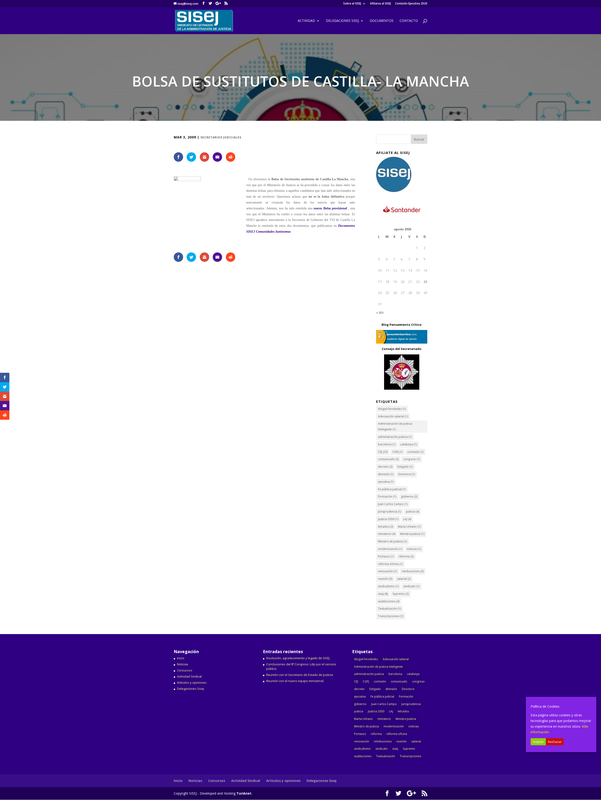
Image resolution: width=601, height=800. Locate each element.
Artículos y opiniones (192, 682)
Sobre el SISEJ (352, 3)
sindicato (411, 586)
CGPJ (397, 452)
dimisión (385, 474)
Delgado (405, 467)
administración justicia (395, 437)
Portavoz (386, 556)
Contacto (409, 21)
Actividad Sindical (189, 676)
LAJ (407, 519)
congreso (411, 459)
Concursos (184, 670)
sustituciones (388, 601)
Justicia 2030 (388, 519)
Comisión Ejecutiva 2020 (411, 3)
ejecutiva (386, 482)
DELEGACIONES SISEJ (342, 21)
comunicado (388, 459)
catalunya (408, 444)
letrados (385, 527)
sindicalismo (388, 586)
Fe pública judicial (392, 489)
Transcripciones (390, 616)
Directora (406, 474)
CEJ (383, 452)
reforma (406, 556)
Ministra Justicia (412, 534)
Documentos (381, 21)
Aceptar (538, 742)
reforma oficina (390, 564)
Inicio (180, 658)
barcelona (387, 444)
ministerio (386, 534)
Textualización (389, 609)
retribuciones (413, 571)
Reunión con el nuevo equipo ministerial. (295, 681)
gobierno (409, 496)
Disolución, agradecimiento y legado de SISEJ (298, 658)
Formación (387, 496)
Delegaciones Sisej (190, 688)
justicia (412, 512)
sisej (383, 594)
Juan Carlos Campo (393, 504)
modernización (390, 549)
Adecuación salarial (393, 416)
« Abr (380, 312)
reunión (385, 579)
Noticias (182, 664)
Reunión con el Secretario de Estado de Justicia (299, 675)
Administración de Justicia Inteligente (395, 426)
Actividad (306, 21)
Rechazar (555, 742)
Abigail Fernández (392, 409)
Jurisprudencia (389, 512)
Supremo (401, 594)
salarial (404, 579)
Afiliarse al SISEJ (380, 3)
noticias (414, 549)
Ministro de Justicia (392, 541)
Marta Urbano (409, 527)
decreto (385, 467)
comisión (415, 452)
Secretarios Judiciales (220, 137)
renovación (387, 571)
